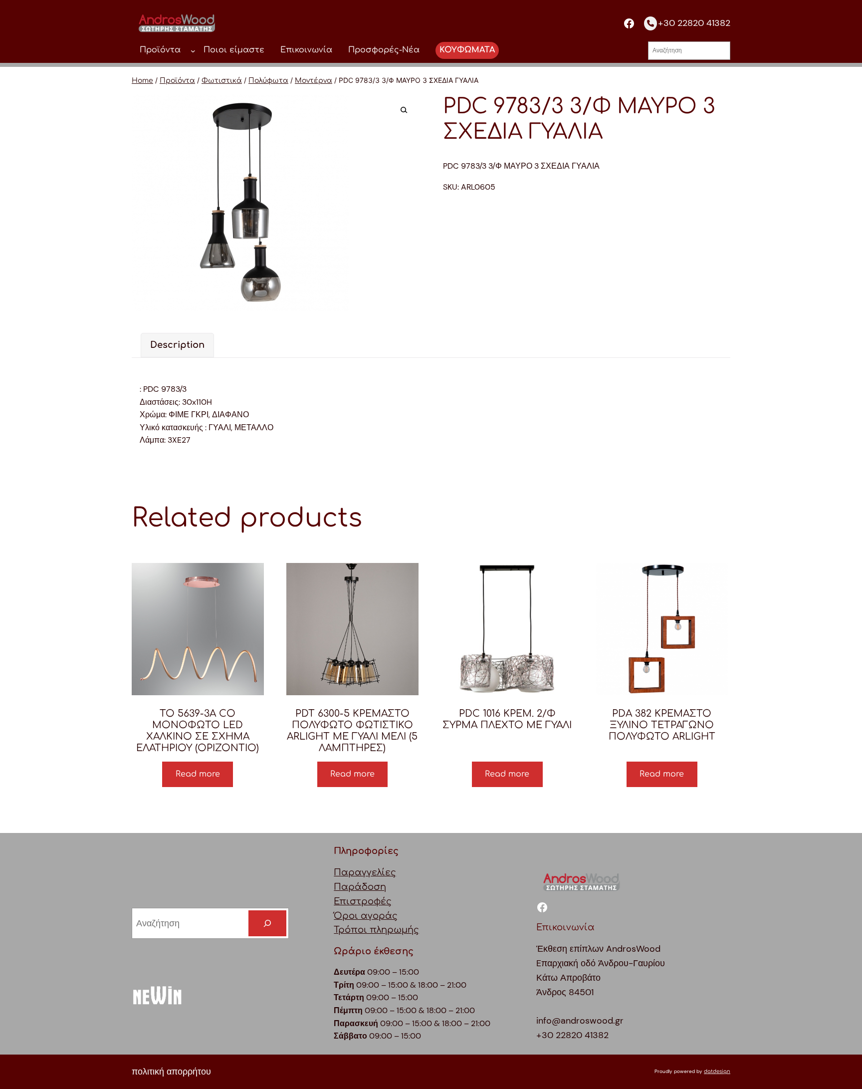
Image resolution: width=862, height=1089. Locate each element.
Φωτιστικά (222, 80)
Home (142, 80)
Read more (198, 774)
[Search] (267, 923)
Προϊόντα (177, 80)
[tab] (177, 345)
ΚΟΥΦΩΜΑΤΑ (467, 49)
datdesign (717, 1071)
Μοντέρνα (313, 80)
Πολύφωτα (268, 80)
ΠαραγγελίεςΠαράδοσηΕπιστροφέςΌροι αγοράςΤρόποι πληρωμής (376, 901)
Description (177, 345)
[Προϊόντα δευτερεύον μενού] (193, 50)
